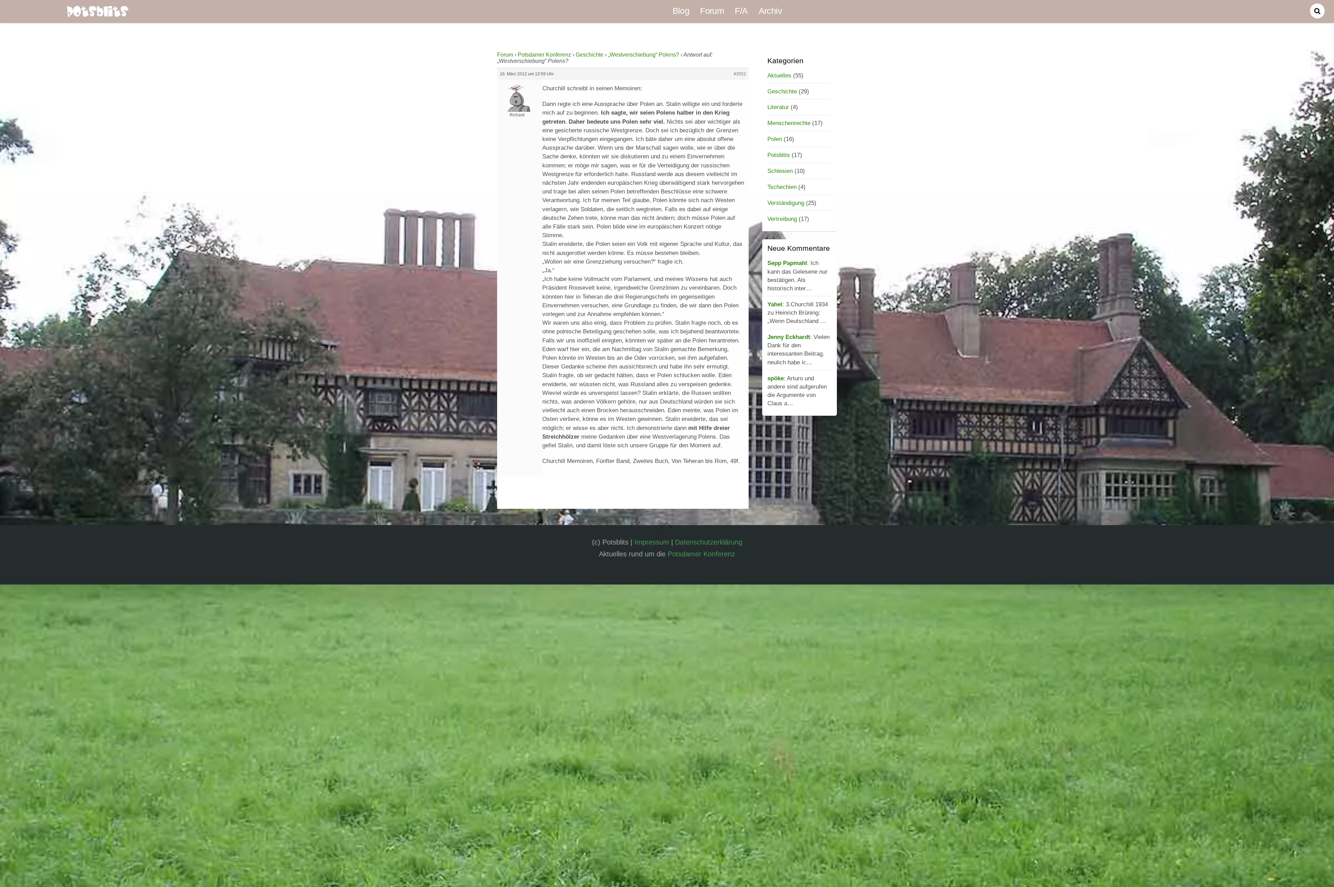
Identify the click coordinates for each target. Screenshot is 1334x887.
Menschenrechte (788, 122)
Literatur (778, 106)
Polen (774, 138)
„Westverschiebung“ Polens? (643, 55)
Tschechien (782, 186)
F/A (741, 11)
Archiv (770, 11)
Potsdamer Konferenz (544, 55)
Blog (681, 11)
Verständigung (785, 202)
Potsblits (778, 154)
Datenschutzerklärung (708, 542)
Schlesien (780, 170)
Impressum (651, 542)
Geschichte (589, 55)
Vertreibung (782, 218)
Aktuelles (779, 75)
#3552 (740, 74)
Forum (712, 11)
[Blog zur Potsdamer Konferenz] (98, 12)
